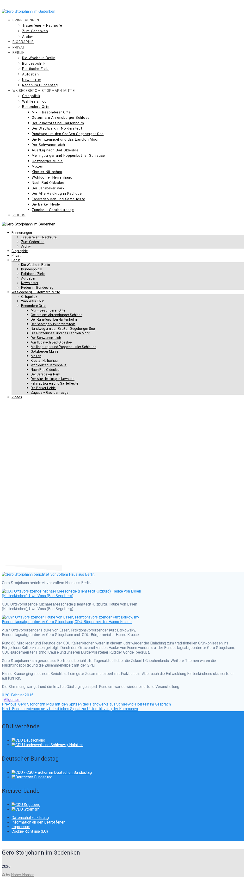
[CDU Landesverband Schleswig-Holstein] (47, 745)
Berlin (18, 53)
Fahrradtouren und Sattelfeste (58, 199)
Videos (18, 215)
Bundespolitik (33, 63)
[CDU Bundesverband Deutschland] (28, 740)
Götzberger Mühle (47, 161)
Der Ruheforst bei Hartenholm (58, 123)
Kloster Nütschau (47, 172)
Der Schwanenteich (48, 145)
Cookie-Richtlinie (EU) (30, 831)
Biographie (23, 42)
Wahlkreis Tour (35, 101)
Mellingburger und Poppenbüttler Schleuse (68, 155)
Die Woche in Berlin (38, 58)
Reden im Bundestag (40, 85)
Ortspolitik (31, 96)
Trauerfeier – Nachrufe (42, 25)
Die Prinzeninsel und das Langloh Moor (65, 139)
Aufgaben (30, 74)
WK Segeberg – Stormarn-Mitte (43, 91)
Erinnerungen (25, 20)
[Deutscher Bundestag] (32, 777)
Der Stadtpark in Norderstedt (57, 128)
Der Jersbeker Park (48, 188)
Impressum (21, 827)
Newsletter (31, 80)
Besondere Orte (35, 107)
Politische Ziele (35, 69)
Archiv (27, 36)
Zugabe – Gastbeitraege (53, 210)
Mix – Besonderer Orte (51, 112)
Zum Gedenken (35, 31)
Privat (18, 47)
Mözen (37, 166)
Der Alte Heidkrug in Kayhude (57, 193)
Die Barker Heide (46, 204)
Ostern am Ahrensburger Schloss (61, 117)
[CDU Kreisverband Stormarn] (25, 809)
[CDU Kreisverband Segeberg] (26, 804)
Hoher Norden (22, 875)
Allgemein (12, 699)
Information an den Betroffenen (38, 822)
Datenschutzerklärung (30, 817)
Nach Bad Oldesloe (48, 183)
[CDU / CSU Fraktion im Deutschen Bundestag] (52, 772)
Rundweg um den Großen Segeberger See (68, 134)
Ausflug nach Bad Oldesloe (55, 150)
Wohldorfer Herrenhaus (52, 177)
